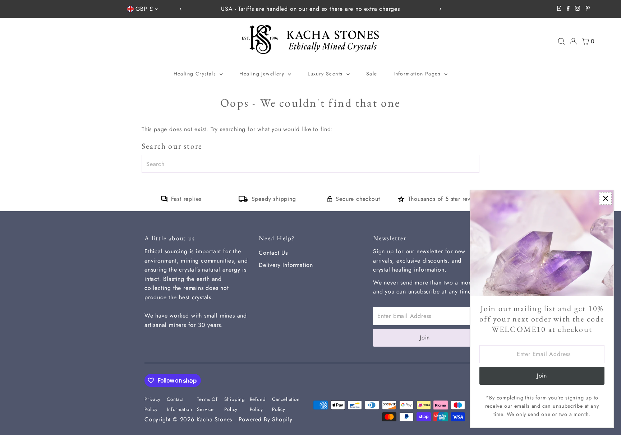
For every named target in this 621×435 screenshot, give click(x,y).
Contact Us (273, 253)
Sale (371, 73)
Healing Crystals (196, 73)
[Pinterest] (588, 9)
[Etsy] (559, 9)
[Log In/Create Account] (573, 41)
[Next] (440, 9)
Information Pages (418, 73)
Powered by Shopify (266, 419)
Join (425, 337)
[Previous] (180, 9)
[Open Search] (561, 41)
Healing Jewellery (262, 73)
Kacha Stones (215, 419)
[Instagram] (577, 9)
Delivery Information (286, 265)
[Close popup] (605, 198)
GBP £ (144, 9)
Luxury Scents (326, 73)
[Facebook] (568, 9)
